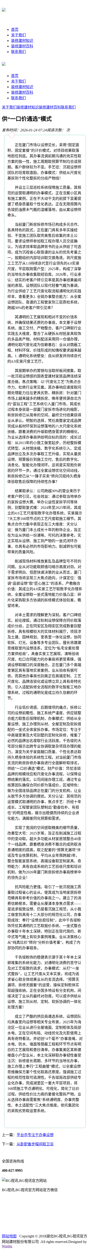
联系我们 (18, 52)
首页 (14, 29)
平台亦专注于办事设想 (35, 1135)
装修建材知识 (22, 41)
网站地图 (9, 1236)
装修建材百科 (22, 46)
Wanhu (7, 1246)
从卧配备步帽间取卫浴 (35, 1144)
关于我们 (18, 35)
